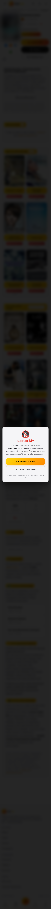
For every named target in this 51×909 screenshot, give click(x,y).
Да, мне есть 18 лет (25, 461)
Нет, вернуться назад (25, 469)
